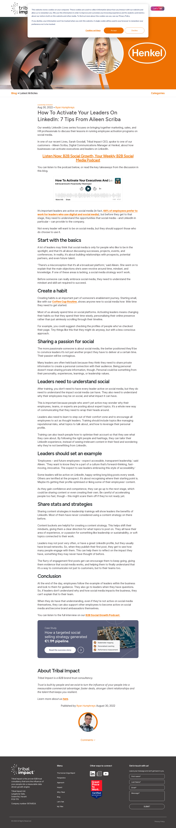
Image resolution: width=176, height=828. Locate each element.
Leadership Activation (45, 105)
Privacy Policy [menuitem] (160, 821)
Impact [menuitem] (59, 787)
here (65, 698)
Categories (158, 93)
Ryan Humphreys (64, 107)
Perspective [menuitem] (61, 778)
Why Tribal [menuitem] (61, 792)
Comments (87, 740)
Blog (14, 93)
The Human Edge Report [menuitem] (66, 773)
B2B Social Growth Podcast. (103, 615)
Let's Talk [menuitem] (157, 8)
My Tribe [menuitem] (60, 806)
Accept (114, 30)
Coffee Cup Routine (64, 301)
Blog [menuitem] (58, 797)
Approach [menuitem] (60, 782)
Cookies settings (93, 30)
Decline (135, 30)
